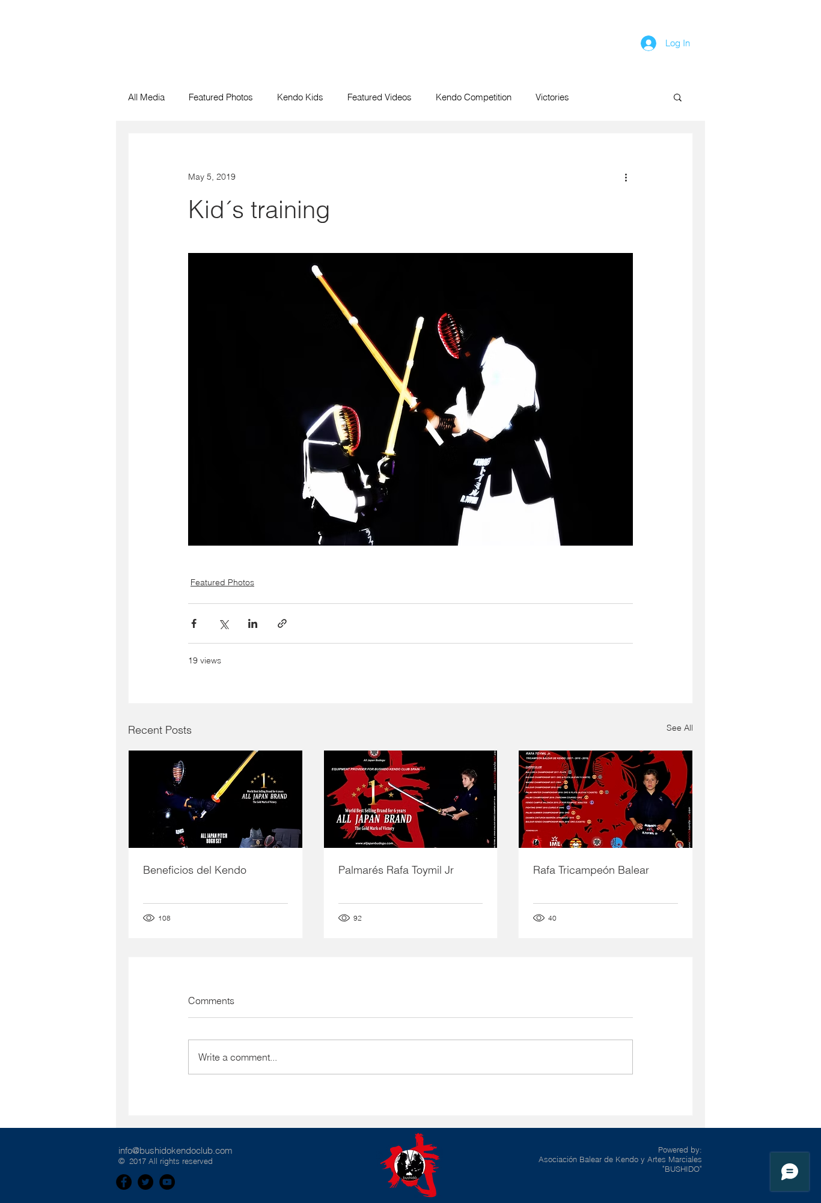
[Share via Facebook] (194, 623)
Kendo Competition (473, 97)
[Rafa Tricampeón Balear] (605, 799)
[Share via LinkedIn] (252, 623)
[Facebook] (124, 1182)
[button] (774, 41)
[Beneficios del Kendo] (215, 799)
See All (680, 727)
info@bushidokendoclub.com (175, 1150)
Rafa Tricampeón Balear (591, 870)
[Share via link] (282, 623)
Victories (552, 97)
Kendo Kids (300, 97)
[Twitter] (145, 1182)
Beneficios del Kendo (194, 870)
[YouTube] (167, 1182)
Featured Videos (379, 97)
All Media (146, 97)
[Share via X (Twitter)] (223, 623)
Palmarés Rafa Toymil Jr (396, 870)
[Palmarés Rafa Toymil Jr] (411, 799)
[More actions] (625, 176)
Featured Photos (221, 97)
